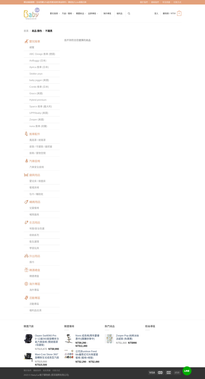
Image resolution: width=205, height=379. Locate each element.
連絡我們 (155, 2)
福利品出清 (35, 310)
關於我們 (144, 2)
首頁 (26, 31)
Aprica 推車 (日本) (39, 67)
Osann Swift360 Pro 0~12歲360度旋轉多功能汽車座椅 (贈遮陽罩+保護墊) (47, 340)
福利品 (120, 13)
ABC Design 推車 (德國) (42, 54)
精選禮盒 (34, 276)
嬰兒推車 (54, 13)
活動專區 (34, 304)
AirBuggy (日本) (37, 60)
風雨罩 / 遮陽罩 (37, 140)
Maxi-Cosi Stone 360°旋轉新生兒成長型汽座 (47, 356)
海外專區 (107, 13)
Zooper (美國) (36, 119)
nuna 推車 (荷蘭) (38, 126)
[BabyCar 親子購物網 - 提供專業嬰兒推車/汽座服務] (34, 14)
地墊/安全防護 (36, 228)
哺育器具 (34, 214)
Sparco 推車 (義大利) (40, 106)
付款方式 (177, 2)
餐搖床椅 (34, 187)
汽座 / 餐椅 (67, 13)
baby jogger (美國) (39, 80)
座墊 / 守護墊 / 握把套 (40, 146)
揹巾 (31, 262)
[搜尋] (129, 13)
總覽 (31, 47)
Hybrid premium (37, 100)
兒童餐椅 (34, 208)
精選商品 (80, 13)
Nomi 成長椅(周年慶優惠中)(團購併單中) (87, 337)
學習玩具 (34, 248)
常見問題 (166, 2)
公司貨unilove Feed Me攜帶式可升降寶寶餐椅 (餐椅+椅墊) (86, 354)
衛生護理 (34, 241)
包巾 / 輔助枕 (36, 194)
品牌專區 (92, 13)
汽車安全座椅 (36, 167)
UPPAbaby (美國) (38, 113)
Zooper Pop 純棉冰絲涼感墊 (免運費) (127, 337)
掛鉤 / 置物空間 (37, 153)
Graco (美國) (36, 93)
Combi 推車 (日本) (39, 87)
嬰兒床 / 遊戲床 (37, 181)
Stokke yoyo (35, 73)
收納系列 (34, 235)
